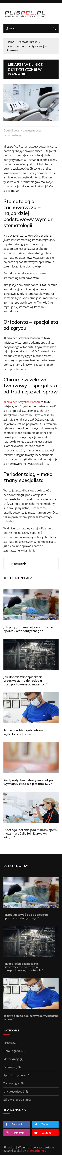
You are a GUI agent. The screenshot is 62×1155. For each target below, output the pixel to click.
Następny (17, 563)
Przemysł (9, 1067)
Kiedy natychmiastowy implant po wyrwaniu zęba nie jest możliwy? (28, 782)
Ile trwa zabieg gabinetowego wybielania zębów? (25, 732)
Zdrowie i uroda (13, 1099)
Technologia (11, 1083)
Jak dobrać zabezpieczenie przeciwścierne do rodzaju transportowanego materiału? (25, 680)
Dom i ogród (11, 1051)
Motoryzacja (11, 1059)
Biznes (7, 1042)
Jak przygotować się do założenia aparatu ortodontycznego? (28, 629)
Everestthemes (36, 1151)
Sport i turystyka (14, 1075)
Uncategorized (12, 1091)
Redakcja (16, 135)
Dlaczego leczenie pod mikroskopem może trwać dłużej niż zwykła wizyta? (30, 833)
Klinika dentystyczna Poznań (21, 402)
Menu (12, 28)
